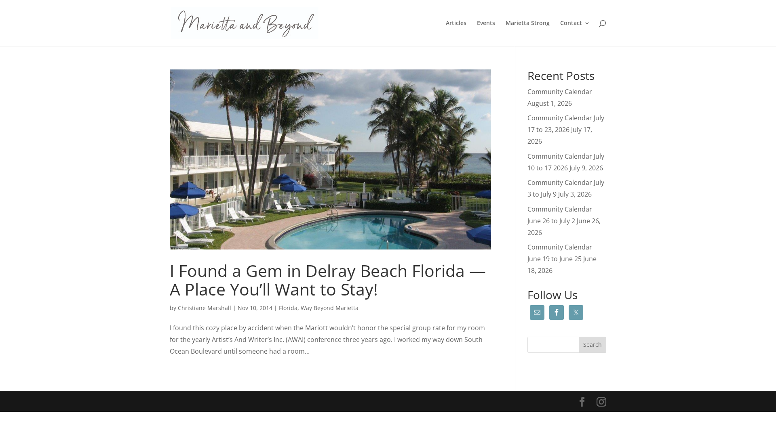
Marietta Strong (528, 23)
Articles (456, 23)
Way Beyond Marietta (329, 308)
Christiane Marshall (204, 308)
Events (486, 23)
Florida (288, 308)
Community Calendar (559, 91)
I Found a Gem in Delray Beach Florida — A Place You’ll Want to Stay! (328, 279)
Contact (571, 23)
